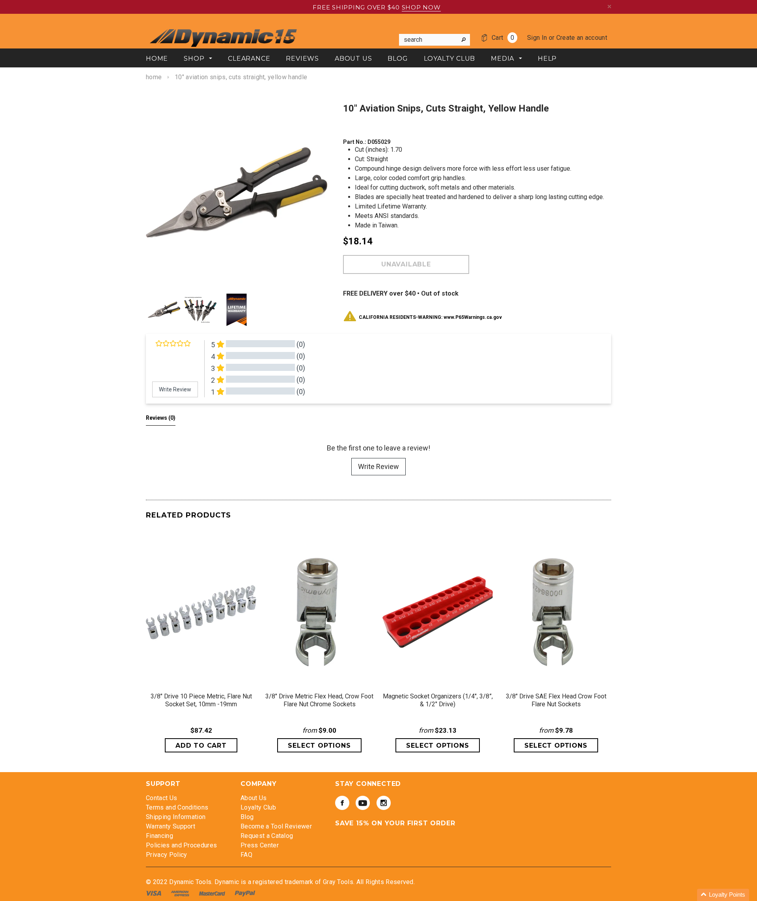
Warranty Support (170, 826)
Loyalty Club (258, 807)
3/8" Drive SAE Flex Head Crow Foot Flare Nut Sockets (556, 700)
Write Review (378, 466)
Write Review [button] (175, 389)
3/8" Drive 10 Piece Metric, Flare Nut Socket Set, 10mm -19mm (201, 700)
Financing (159, 836)
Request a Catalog (267, 836)
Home (154, 77)
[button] (723, 895)
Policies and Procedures (181, 845)
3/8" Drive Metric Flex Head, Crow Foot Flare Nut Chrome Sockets (319, 700)
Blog (247, 817)
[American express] (181, 893)
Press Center (260, 845)
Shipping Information (175, 817)
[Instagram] (384, 803)
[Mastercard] (213, 893)
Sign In (537, 37)
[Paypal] (245, 893)
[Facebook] (342, 803)
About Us (254, 798)
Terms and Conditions (177, 807)
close (609, 6)
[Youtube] (363, 803)
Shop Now (421, 7)
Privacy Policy (166, 854)
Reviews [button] (160, 418)
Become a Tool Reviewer (276, 826)
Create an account (581, 37)
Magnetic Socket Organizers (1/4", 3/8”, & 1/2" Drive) (438, 700)
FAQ (246, 854)
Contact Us (161, 798)
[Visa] (154, 893)
